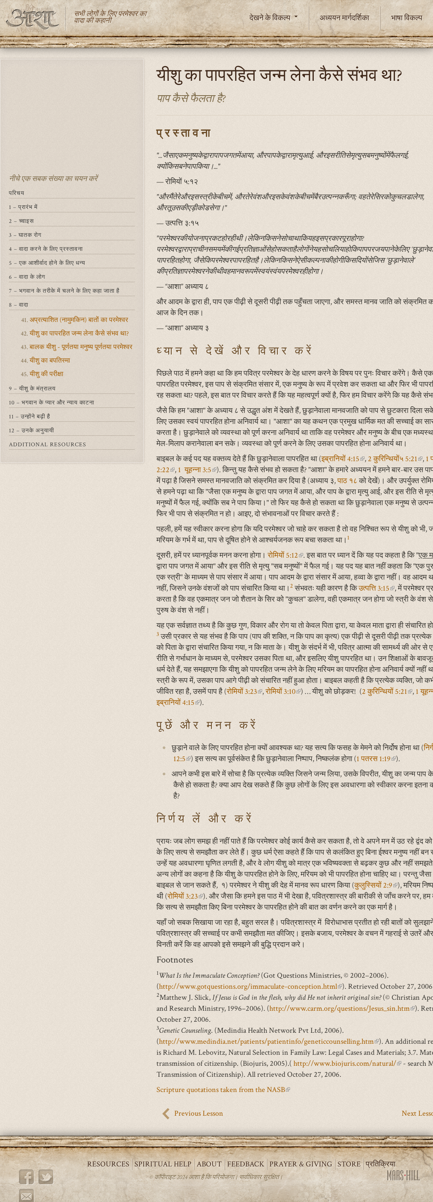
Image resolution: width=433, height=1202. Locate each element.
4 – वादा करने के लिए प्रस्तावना (46, 249)
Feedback (245, 1164)
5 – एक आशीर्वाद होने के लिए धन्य (47, 263)
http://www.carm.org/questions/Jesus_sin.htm (342, 1008)
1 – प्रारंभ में (23, 207)
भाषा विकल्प (406, 18)
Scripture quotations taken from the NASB (223, 1090)
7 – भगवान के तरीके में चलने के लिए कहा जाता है (64, 291)
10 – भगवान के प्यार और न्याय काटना (51, 403)
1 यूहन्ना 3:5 (197, 470)
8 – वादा (18, 305)
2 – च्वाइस (21, 221)
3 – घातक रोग (25, 235)
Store (349, 1164)
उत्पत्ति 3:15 (377, 588)
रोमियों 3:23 (244, 691)
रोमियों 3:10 (283, 691)
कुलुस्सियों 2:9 (375, 885)
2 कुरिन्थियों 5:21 (387, 691)
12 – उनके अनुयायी (31, 431)
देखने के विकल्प (270, 18)
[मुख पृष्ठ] (36, 18)
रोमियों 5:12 (285, 555)
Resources (108, 1164)
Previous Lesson (198, 1113)
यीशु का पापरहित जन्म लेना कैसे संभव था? (79, 333)
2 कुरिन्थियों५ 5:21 (395, 459)
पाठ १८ (347, 481)
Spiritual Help (163, 1164)
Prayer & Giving (300, 1164)
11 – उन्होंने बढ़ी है (29, 417)
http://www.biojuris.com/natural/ (347, 1063)
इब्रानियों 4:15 (342, 459)
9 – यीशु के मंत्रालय (32, 389)
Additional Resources (47, 444)
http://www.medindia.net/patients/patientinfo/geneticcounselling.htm (269, 1041)
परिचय (17, 193)
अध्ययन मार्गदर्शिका (344, 18)
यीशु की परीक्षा (46, 374)
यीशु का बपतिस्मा (50, 360)
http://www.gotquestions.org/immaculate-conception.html (250, 986)
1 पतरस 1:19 (376, 759)
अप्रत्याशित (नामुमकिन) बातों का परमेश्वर (79, 320)
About (209, 1164)
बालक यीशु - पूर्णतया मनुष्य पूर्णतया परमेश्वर (81, 347)
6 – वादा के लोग (27, 277)
